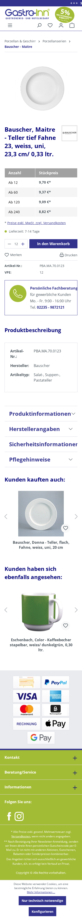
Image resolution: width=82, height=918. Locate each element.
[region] (41, 92)
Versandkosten (20, 836)
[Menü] (10, 25)
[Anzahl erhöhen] (23, 244)
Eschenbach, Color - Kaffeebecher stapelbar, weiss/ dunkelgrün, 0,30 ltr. (41, 644)
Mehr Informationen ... (41, 892)
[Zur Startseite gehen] (26, 14)
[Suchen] (39, 25)
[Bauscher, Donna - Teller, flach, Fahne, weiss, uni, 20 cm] (41, 513)
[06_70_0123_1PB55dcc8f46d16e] (41, 88)
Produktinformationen (40, 413)
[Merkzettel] (50, 25)
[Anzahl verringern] (9, 244)
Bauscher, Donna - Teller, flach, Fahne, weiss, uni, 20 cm (41, 545)
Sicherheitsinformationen (43, 444)
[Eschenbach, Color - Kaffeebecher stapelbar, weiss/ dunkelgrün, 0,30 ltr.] (41, 611)
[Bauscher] (69, 132)
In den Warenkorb (53, 243)
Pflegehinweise (29, 459)
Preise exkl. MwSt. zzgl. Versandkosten (36, 223)
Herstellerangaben (34, 429)
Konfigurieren (42, 911)
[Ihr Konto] (61, 25)
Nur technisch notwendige (42, 900)
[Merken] (65, 528)
